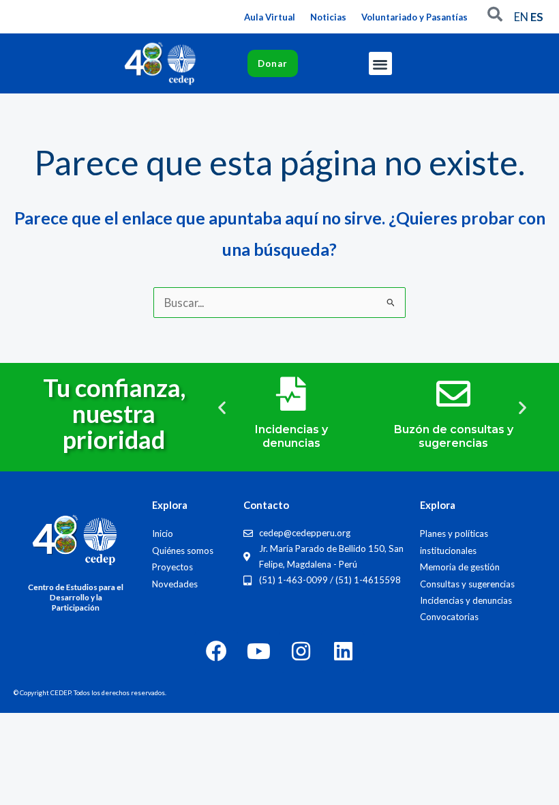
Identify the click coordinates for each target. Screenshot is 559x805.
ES (536, 16)
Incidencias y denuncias (291, 436)
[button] (381, 64)
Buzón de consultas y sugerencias (453, 436)
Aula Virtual (269, 17)
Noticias (328, 17)
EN (521, 16)
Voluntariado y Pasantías (414, 17)
